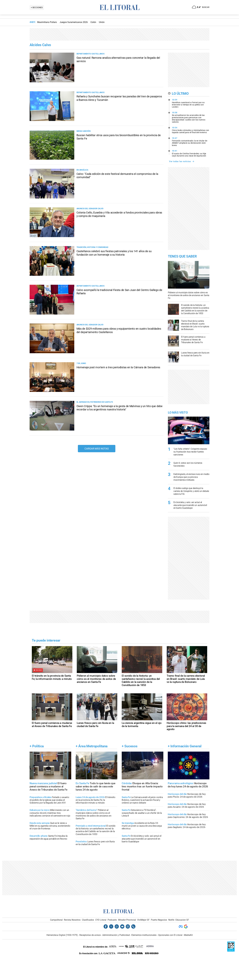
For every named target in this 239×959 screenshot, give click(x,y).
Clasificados (88, 920)
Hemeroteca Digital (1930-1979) (62, 935)
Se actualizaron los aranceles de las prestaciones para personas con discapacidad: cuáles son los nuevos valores (188, 117)
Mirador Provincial (127, 920)
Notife (171, 920)
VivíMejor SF (143, 920)
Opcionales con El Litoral (170, 935)
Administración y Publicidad (116, 935)
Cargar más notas (97, 448)
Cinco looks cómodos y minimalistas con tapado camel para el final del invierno (190, 130)
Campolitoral (56, 920)
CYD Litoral (100, 920)
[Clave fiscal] (231, 950)
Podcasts (112, 920)
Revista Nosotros (72, 920)
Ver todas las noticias (180, 161)
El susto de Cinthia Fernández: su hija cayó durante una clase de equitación (189, 153)
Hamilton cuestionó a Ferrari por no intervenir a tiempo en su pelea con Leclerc (188, 103)
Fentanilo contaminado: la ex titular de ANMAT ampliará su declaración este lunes (189, 141)
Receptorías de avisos (90, 935)
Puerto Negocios (159, 920)
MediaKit (188, 935)
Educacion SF (182, 920)
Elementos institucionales (143, 935)
